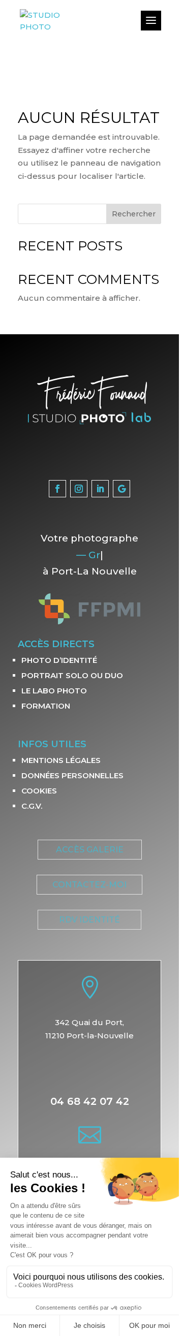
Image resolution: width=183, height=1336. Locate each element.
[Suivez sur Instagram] (78, 488)
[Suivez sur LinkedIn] (100, 488)
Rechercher (134, 213)
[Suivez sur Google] (121, 488)
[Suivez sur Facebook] (57, 488)
